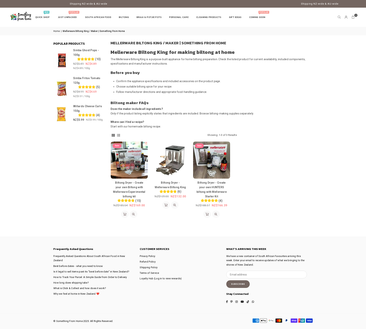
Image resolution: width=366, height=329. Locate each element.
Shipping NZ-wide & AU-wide (73, 3)
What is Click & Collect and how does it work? (79, 288)
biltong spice (145, 86)
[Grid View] (113, 135)
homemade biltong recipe (144, 126)
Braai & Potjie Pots (148, 17)
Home (56, 31)
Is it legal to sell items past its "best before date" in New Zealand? (91, 271)
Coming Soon (258, 15)
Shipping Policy (148, 267)
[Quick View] (133, 214)
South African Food (98, 17)
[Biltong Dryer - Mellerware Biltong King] (170, 160)
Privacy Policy (147, 256)
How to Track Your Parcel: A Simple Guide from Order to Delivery (90, 277)
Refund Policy (148, 261)
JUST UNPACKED (68, 15)
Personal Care (179, 17)
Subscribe (238, 283)
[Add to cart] (125, 214)
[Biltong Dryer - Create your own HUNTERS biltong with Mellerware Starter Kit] (211, 160)
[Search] (339, 17)
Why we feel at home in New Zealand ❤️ (76, 293)
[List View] (118, 135)
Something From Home (69, 321)
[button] (353, 17)
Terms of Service (149, 272)
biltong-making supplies (224, 113)
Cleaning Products (208, 17)
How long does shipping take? (71, 282)
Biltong (124, 17)
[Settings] (346, 17)
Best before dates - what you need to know (78, 266)
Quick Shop (42, 15)
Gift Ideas (235, 17)
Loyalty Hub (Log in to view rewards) (161, 278)
